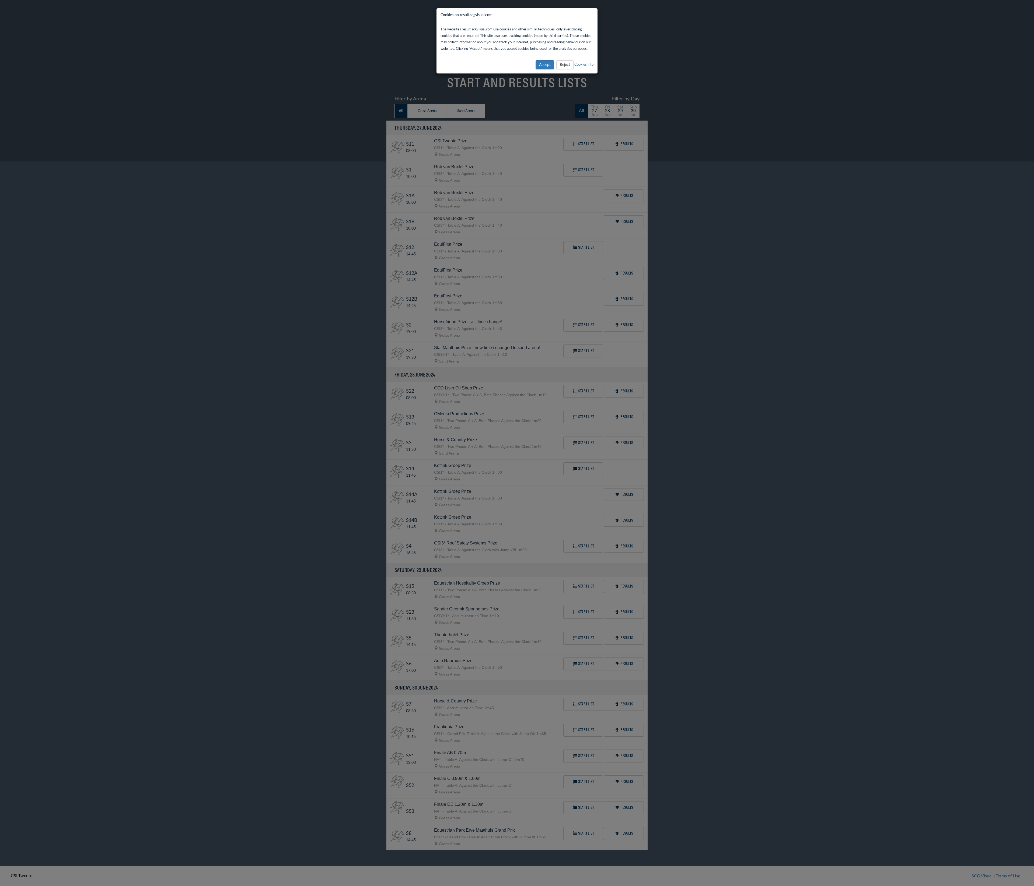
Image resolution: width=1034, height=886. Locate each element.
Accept (545, 65)
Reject (565, 65)
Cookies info (583, 64)
